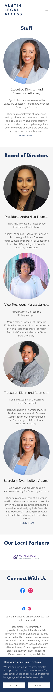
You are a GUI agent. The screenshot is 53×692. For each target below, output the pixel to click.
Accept (38, 685)
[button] (47, 10)
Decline (14, 685)
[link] (20, 14)
